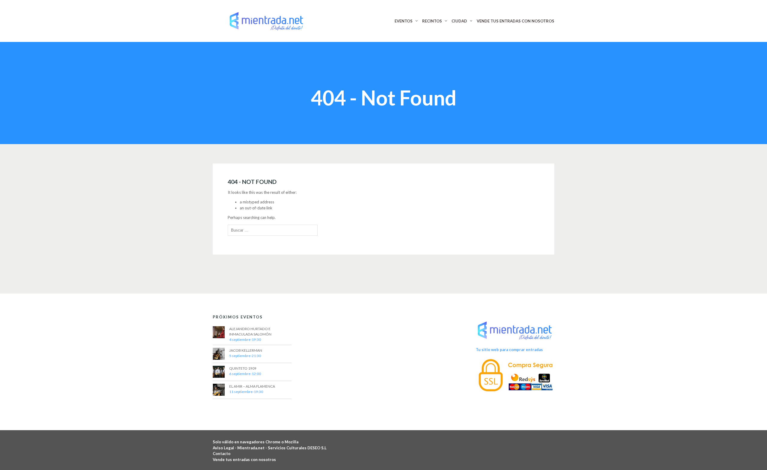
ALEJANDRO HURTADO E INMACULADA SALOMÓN (250, 331)
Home (366, 79)
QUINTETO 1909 (242, 368)
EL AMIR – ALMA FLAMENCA (252, 386)
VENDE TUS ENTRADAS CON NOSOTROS (515, 21)
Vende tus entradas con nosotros (244, 459)
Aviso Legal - (225, 447)
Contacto (221, 453)
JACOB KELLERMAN (245, 350)
